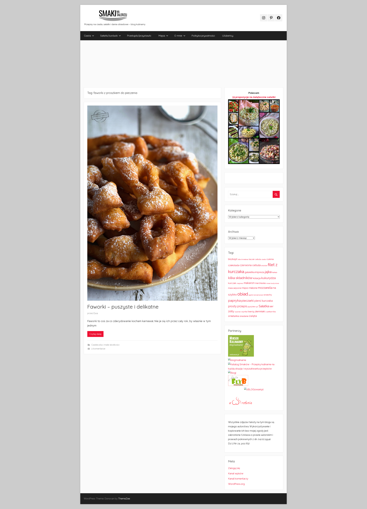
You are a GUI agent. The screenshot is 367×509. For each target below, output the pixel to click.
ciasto (263, 259)
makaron (249, 282)
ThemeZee (124, 498)
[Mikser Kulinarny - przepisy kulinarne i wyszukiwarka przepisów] (241, 355)
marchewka (260, 283)
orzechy (267, 294)
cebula (258, 259)
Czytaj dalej (95, 334)
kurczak (232, 283)
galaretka (250, 272)
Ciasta (87, 35)
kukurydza (268, 278)
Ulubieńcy (227, 35)
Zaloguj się (234, 468)
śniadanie (244, 316)
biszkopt (232, 259)
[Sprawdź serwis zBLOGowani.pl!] (253, 389)
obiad (242, 294)
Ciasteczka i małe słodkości (105, 345)
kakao (274, 272)
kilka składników (240, 278)
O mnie (178, 35)
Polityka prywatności (203, 35)
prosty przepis (237, 306)
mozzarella (265, 287)
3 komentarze (98, 348)
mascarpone (234, 288)
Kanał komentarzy (238, 478)
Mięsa (161, 35)
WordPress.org (236, 483)
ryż (256, 306)
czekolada (233, 265)
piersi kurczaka (263, 300)
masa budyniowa (272, 283)
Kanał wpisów (235, 473)
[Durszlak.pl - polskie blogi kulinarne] (237, 360)
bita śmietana (243, 259)
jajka (268, 272)
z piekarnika (271, 312)
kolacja (257, 278)
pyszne (251, 306)
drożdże (264, 266)
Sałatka (264, 306)
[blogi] (232, 372)
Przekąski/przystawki (139, 35)
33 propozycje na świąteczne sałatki (253, 97)
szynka (244, 312)
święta (253, 315)
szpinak (238, 312)
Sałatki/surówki (109, 35)
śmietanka (233, 316)
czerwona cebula (250, 265)
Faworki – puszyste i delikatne (123, 306)
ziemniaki (260, 311)
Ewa (96, 313)
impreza (259, 272)
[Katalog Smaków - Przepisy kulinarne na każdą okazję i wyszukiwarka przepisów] (254, 368)
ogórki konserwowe (256, 295)
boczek (252, 259)
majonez (240, 283)
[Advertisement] (166, 64)
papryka (234, 300)
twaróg (251, 311)
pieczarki (247, 300)
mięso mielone (249, 288)
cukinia (270, 259)
